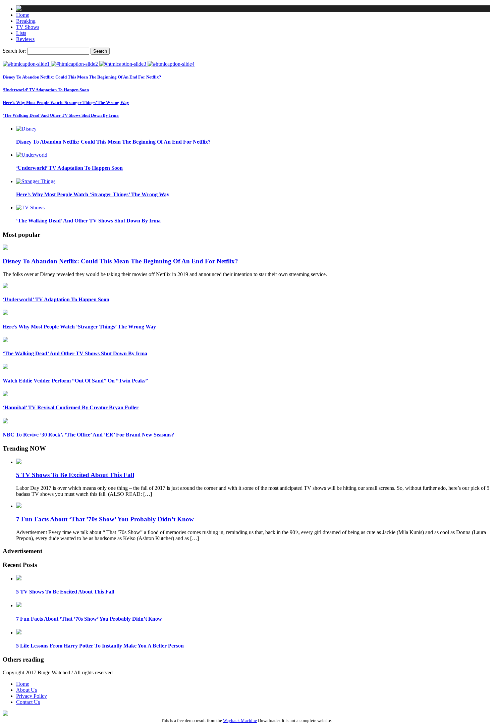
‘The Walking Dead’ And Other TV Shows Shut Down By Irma (61, 115)
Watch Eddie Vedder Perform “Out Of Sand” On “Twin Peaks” (75, 380)
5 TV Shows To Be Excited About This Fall (75, 474)
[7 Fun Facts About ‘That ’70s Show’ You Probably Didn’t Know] (18, 605)
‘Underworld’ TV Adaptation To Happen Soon (46, 89)
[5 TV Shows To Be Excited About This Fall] (18, 578)
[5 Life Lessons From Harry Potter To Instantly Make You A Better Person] (18, 632)
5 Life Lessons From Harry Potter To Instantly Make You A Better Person (100, 646)
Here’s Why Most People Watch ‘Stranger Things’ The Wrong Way (66, 102)
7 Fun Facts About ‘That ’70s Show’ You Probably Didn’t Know (105, 519)
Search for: (14, 51)
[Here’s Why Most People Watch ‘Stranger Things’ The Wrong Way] (123, 64)
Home (22, 684)
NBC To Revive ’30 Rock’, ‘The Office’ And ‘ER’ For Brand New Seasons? (88, 434)
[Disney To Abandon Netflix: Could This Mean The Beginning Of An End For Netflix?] (27, 64)
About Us (26, 690)
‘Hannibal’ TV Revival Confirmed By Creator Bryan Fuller (71, 407)
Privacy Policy (31, 696)
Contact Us (28, 702)
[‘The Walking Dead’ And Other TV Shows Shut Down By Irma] (171, 64)
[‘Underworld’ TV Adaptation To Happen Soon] (75, 64)
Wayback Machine (240, 720)
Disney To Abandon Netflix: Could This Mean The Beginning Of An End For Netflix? (82, 77)
